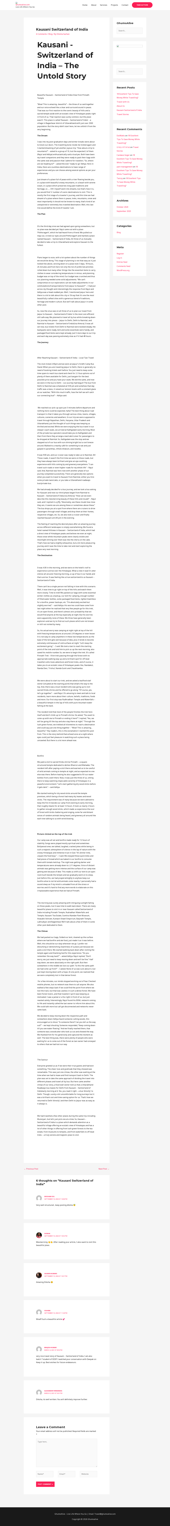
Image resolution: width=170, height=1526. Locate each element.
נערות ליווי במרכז (123, 147)
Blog (50, 34)
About (93, 5)
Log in (119, 258)
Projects (114, 5)
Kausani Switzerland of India (129, 110)
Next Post (104, 1169)
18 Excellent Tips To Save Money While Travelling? (128, 139)
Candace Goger (123, 155)
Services (103, 5)
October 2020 (122, 207)
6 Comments (41, 34)
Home (84, 5)
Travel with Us (123, 102)
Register (120, 253)
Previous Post (31, 1169)
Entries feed (122, 262)
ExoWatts (121, 135)
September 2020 (124, 211)
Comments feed (123, 266)
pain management (125, 166)
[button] (142, 5)
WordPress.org (123, 270)
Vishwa (47, 1311)
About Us (121, 106)
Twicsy (120, 178)
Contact (125, 5)
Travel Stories (123, 114)
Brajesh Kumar (50, 1347)
